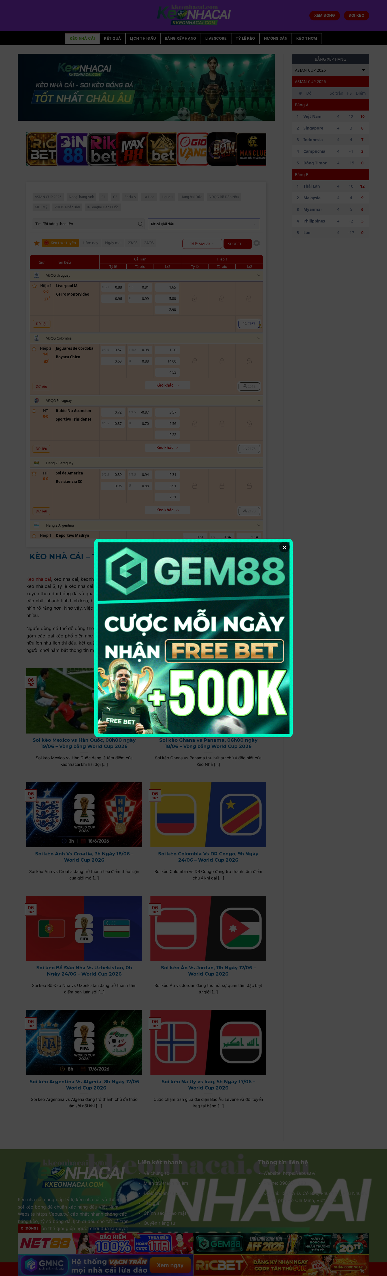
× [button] (284, 546)
